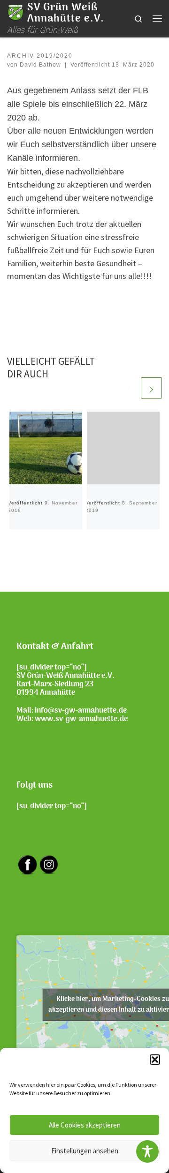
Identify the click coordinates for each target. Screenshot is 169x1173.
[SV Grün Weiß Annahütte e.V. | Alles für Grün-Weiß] (15, 12)
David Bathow (40, 64)
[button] (155, 1059)
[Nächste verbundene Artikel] (151, 388)
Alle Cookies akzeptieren (85, 1124)
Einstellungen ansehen (84, 1150)
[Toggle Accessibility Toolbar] (147, 1151)
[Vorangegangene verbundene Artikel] (128, 388)
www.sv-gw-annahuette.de (81, 719)
